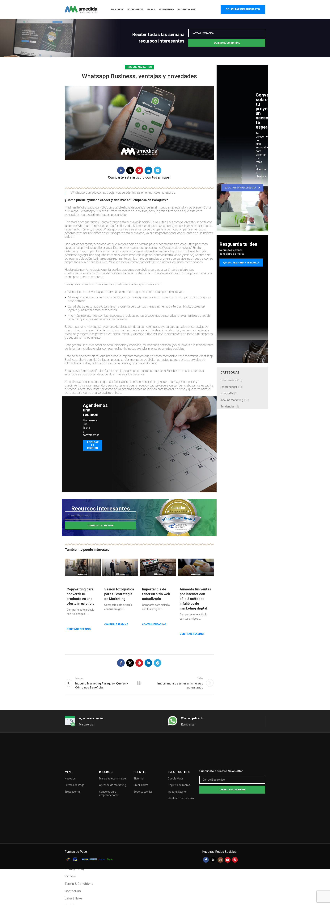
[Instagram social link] (220, 860)
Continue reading (79, 629)
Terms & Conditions (79, 884)
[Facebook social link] (121, 170)
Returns (70, 876)
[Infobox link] (255, 118)
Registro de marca (179, 785)
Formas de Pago (74, 785)
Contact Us (73, 891)
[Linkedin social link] (148, 170)
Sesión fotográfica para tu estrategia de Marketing (119, 594)
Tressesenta (72, 791)
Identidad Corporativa (181, 798)
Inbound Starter (177, 791)
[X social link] (130, 170)
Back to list (139, 683)
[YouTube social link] (228, 860)
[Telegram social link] (157, 170)
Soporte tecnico (143, 791)
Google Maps (176, 778)
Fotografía (227, 393)
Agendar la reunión (93, 445)
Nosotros (70, 778)
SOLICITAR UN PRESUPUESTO (240, 187)
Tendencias (228, 406)
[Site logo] (81, 9)
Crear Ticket (140, 785)
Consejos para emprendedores (109, 793)
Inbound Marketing (139, 67)
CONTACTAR (188, 9)
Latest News (74, 898)
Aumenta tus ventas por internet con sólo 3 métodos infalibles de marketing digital (195, 598)
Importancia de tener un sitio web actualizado (156, 594)
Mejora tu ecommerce (112, 778)
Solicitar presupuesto (243, 9)
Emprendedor (229, 386)
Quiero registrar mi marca (241, 262)
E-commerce (228, 380)
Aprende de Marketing (112, 785)
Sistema (138, 778)
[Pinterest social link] (139, 170)
